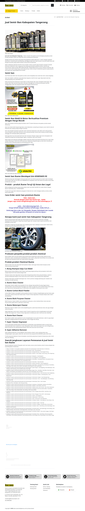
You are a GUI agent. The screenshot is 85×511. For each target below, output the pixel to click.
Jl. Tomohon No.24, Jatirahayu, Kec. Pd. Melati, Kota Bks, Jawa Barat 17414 (14, 495)
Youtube (71, 1)
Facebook (78, 1)
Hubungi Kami (33, 486)
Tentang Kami (33, 488)
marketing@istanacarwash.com (12, 498)
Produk (33, 11)
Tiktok (64, 1)
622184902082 (8, 500)
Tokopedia (62, 489)
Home (21, 11)
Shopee (72, 489)
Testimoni (45, 490)
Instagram (58, 1)
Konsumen (70, 5)
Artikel (38, 11)
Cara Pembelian (46, 488)
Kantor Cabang (46, 486)
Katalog (63, 5)
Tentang (27, 11)
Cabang (78, 5)
